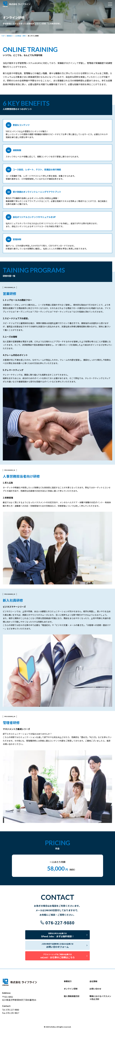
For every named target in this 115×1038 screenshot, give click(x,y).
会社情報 (93, 981)
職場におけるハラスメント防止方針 (100, 997)
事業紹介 (68, 981)
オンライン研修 (71, 988)
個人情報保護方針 (72, 996)
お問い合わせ (95, 988)
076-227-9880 (59, 922)
